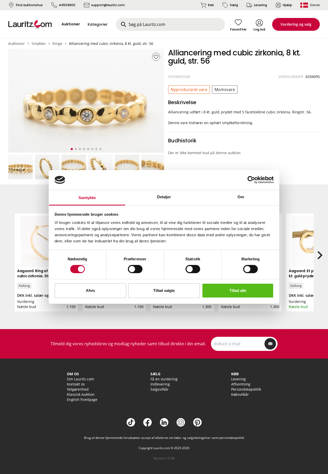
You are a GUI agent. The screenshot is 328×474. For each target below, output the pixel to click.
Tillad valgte (164, 290)
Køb (211, 5)
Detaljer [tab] (164, 197)
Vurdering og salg (296, 24)
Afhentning (240, 384)
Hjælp (287, 5)
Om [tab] (241, 197)
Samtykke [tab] (87, 197)
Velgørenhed (78, 389)
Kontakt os (76, 384)
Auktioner (16, 43)
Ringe (57, 43)
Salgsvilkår (159, 389)
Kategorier (98, 24)
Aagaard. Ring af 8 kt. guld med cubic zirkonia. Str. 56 (45, 273)
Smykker (39, 43)
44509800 (67, 5)
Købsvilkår (240, 394)
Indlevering (160, 384)
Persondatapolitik (246, 389)
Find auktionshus (29, 5)
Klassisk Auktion (81, 394)
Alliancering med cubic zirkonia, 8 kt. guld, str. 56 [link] (111, 43)
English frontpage (82, 399)
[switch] (135, 269)
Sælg (234, 5)
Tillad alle (237, 290)
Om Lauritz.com (80, 379)
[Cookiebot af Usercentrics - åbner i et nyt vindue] (251, 180)
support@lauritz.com (108, 5)
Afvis (90, 290)
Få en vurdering (164, 379)
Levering (260, 5)
